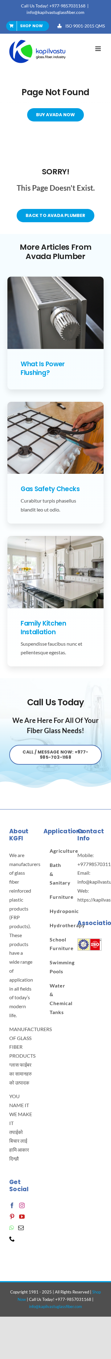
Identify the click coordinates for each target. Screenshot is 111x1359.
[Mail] (21, 1227)
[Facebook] (12, 1205)
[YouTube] (22, 1216)
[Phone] (12, 1239)
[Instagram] (22, 1205)
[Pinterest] (12, 1216)
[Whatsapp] (11, 1227)
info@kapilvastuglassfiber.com (55, 12)
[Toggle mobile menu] (98, 48)
